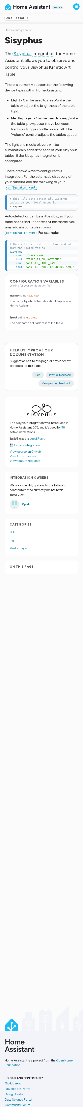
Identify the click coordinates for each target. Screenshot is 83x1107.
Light (13, 540)
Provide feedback (60, 374)
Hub (12, 532)
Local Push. (37, 438)
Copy (72, 198)
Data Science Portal (18, 1099)
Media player (18, 548)
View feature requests (25, 461)
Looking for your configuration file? (31, 285)
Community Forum (17, 1105)
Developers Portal (17, 1089)
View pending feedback (56, 383)
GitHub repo (13, 1083)
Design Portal (14, 1094)
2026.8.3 (57, 7)
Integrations (23, 30)
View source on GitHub (25, 451)
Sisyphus (22, 53)
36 (63, 427)
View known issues (23, 456)
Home (9, 30)
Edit (37, 374)
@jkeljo (26, 504)
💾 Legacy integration (25, 445)
